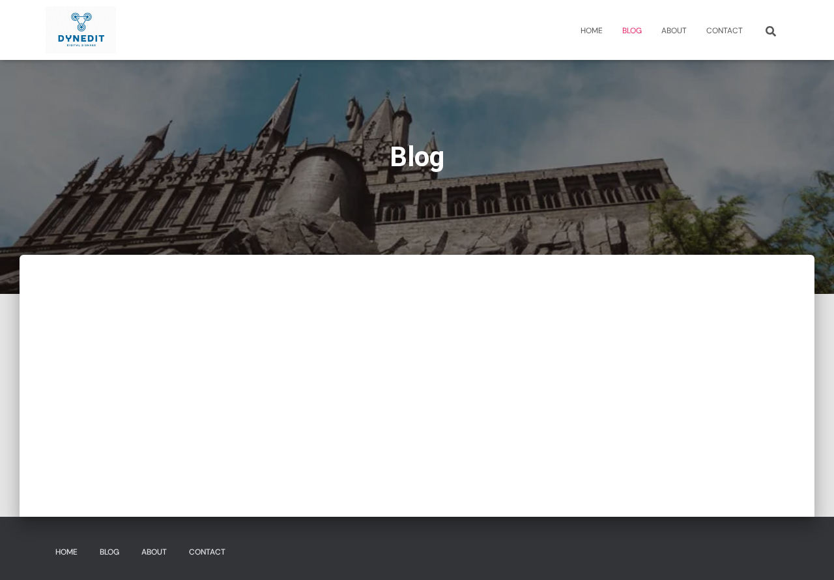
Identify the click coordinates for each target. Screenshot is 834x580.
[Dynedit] (81, 30)
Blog (632, 30)
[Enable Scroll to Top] (808, 554)
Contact (724, 30)
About (674, 30)
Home (592, 30)
